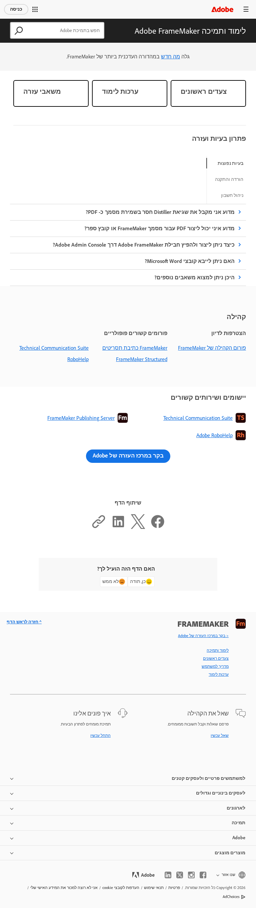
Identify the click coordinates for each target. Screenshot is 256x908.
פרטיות (174, 887)
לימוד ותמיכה (218, 650)
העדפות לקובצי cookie (120, 887)
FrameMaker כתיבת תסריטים (134, 348)
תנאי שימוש (154, 887)
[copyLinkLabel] (98, 527)
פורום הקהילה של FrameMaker (212, 348)
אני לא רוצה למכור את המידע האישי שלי (64, 887)
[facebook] (203, 875)
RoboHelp (78, 359)
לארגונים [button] (236, 808)
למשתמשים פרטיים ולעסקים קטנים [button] (208, 778)
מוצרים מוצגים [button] (230, 853)
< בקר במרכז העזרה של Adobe (203, 635)
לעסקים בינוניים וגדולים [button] (220, 793)
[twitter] (179, 875)
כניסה (16, 9)
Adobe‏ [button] (238, 838)
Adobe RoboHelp (214, 435)
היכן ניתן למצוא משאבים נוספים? (194, 277)
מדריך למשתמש (215, 666)
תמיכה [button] (238, 823)
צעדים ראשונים (216, 658)
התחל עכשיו (100, 735)
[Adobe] (222, 9)
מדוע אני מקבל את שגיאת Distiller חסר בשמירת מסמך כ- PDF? (160, 212)
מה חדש (170, 56)
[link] (208, 93)
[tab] (230, 163)
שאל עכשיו (220, 735)
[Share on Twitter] (138, 527)
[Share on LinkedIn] (118, 527)
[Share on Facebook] (157, 527)
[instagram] (191, 875)
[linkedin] (168, 875)
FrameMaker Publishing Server (81, 418)
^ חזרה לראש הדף (24, 621)
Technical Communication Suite (54, 348)
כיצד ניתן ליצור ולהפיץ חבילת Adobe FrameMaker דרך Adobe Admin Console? (144, 245)
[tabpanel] (128, 245)
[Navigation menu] (246, 9)
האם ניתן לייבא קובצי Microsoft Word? (190, 261)
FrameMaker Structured (141, 359)
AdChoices (231, 896)
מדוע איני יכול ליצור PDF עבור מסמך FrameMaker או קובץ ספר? (159, 228)
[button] (35, 9)
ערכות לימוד (219, 674)
